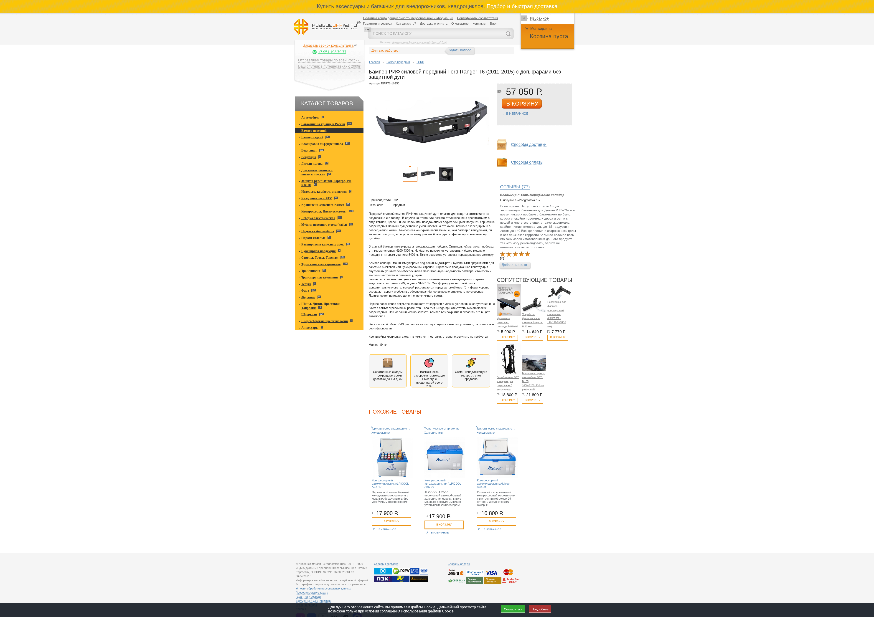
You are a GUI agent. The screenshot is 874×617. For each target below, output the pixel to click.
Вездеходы (308, 157)
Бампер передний (314, 130)
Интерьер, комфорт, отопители (324, 191)
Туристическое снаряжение (320, 264)
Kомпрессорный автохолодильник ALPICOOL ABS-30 (442, 483)
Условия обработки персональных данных (323, 588)
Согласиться (513, 609)
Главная (374, 62)
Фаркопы (308, 297)
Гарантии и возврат (377, 23)
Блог (493, 23)
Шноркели (309, 314)
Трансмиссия (310, 271)
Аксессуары (309, 327)
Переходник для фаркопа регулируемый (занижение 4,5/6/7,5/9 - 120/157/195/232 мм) (556, 314)
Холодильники (380, 432)
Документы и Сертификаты (313, 600)
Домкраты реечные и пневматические (317, 172)
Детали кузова (312, 163)
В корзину (507, 337)
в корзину (522, 103)
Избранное (539, 18)
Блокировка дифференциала (322, 144)
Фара (305, 290)
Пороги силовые (313, 238)
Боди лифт (309, 150)
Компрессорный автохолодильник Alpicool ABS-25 (493, 483)
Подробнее (540, 609)
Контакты (479, 23)
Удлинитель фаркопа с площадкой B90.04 (507, 322)
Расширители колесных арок (322, 244)
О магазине (460, 23)
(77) (515, 186)
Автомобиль (310, 117)
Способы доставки (386, 564)
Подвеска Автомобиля (317, 231)
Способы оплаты (459, 564)
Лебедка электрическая (318, 218)
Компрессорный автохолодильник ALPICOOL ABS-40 (390, 483)
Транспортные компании (319, 277)
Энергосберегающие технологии (324, 321)
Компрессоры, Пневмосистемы (323, 211)
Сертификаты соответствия (477, 18)
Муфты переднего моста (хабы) (324, 224)
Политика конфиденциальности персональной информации (408, 18)
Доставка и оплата (433, 23)
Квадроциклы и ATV (316, 198)
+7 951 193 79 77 (332, 52)
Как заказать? (406, 23)
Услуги (306, 284)
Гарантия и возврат (308, 596)
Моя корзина (541, 28)
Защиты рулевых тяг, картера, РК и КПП (326, 183)
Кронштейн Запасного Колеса (322, 205)
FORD (420, 62)
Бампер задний (312, 137)
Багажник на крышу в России (323, 124)
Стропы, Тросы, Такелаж (319, 257)
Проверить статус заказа (312, 592)
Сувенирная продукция (318, 251)
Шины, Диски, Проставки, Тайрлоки (320, 306)
